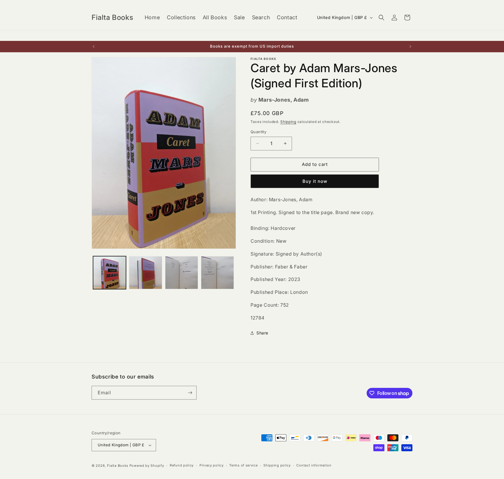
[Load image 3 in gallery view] (181, 272)
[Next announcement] (410, 46)
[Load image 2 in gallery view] (145, 272)
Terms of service (243, 465)
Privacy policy (212, 465)
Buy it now (314, 181)
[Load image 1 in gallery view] (109, 272)
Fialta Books (117, 466)
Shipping (288, 121)
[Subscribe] (189, 393)
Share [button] (262, 332)
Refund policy (182, 465)
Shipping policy (277, 465)
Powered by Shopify (147, 466)
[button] (381, 17)
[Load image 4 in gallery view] (217, 272)
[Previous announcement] (93, 46)
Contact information (313, 465)
